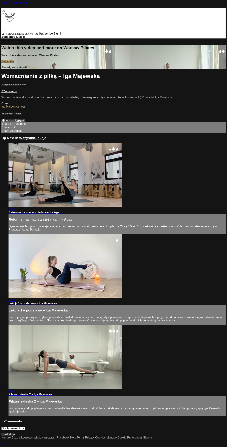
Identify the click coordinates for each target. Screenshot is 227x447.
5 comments (9, 91)
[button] (3, 30)
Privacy (90, 437)
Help (73, 437)
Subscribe (7, 61)
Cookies (100, 437)
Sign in (58, 33)
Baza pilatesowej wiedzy (27, 437)
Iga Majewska (10, 106)
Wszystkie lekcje (10, 84)
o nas (34, 33)
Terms (81, 437)
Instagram (50, 437)
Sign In (20, 36)
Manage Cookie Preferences (124, 437)
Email (21, 120)
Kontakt (6, 437)
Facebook (8, 120)
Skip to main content (14, 2)
